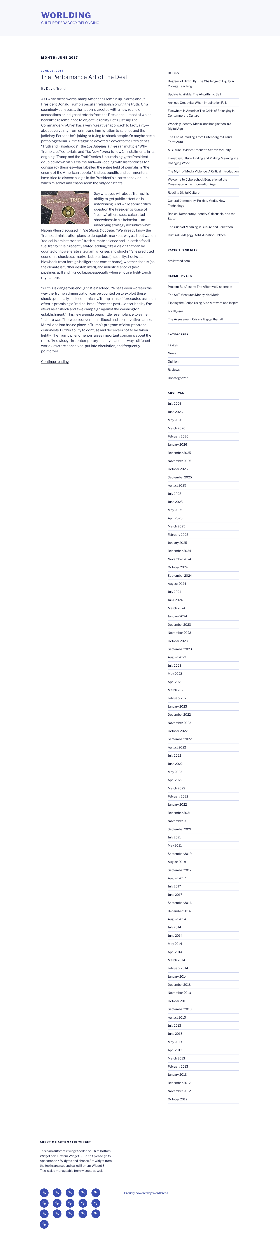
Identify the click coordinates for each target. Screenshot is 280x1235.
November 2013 (179, 992)
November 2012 (179, 1091)
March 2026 (176, 428)
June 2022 (175, 764)
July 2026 (174, 403)
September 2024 (180, 575)
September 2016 (180, 903)
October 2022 (177, 731)
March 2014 (176, 960)
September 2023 (180, 649)
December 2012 (179, 1083)
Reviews (174, 369)
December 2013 (179, 984)
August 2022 (177, 747)
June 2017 (175, 894)
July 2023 (174, 665)
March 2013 (176, 1058)
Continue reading (55, 362)
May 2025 (175, 510)
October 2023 (178, 641)
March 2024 (176, 608)
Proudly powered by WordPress (146, 1193)
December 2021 (179, 813)
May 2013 (175, 1042)
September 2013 (180, 1009)
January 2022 (177, 804)
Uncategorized (178, 378)
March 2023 (176, 690)
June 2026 (175, 412)
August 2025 (177, 485)
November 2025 (179, 461)
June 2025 (175, 502)
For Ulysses (176, 311)
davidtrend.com (179, 261)
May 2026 (175, 420)
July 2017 (174, 886)
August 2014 (177, 919)
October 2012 (177, 1099)
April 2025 (175, 518)
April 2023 (175, 682)
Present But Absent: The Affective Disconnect (200, 286)
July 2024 (174, 592)
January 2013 (177, 1074)
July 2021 (174, 837)
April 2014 (175, 952)
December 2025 (179, 453)
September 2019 (180, 854)
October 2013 (177, 1001)
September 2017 (179, 870)
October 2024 (178, 567)
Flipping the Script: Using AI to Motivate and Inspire (203, 303)
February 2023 (178, 698)
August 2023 (177, 657)
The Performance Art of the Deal (84, 77)
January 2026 (177, 444)
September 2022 (180, 739)
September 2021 (179, 829)
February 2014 (178, 968)
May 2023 (175, 673)
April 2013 (175, 1050)
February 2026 (178, 436)
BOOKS (173, 73)
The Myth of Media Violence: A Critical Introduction (203, 171)
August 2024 (177, 583)
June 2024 (175, 600)
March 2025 (176, 526)
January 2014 (177, 976)
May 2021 (175, 845)
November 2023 (179, 632)
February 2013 (178, 1066)
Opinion (173, 361)
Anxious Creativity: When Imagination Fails (197, 102)
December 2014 (179, 911)
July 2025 (174, 493)
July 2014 (174, 927)
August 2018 (177, 862)
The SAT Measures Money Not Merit (193, 295)
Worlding (66, 15)
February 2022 (178, 796)
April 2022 (175, 780)
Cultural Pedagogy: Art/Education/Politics (197, 235)
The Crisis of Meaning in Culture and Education (200, 227)
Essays (173, 345)
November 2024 (179, 559)
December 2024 (179, 551)
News (172, 353)
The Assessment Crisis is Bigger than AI (195, 319)
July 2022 (174, 755)
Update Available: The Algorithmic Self (194, 94)
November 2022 (179, 723)
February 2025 (178, 534)
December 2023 (179, 624)
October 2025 (178, 469)
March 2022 (176, 788)
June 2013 (175, 1033)
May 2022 (175, 772)
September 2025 (180, 477)
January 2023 (177, 706)
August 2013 (177, 1017)
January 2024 (177, 616)
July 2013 (174, 1025)
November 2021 (179, 821)
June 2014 (175, 935)
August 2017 (177, 878)
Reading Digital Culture (184, 192)
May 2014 (175, 943)
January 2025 (177, 543)
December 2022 (179, 714)
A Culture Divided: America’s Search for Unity (199, 150)
